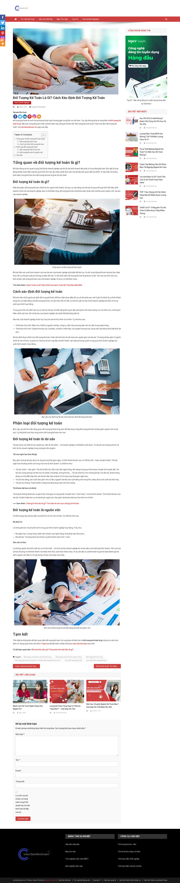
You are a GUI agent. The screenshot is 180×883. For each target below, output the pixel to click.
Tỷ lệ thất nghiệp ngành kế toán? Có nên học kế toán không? (151, 152)
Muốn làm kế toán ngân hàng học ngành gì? (28, 707)
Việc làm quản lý (110, 880)
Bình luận (20, 734)
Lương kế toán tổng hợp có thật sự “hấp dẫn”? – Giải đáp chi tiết (65, 707)
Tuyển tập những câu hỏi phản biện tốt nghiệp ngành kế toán (153, 165)
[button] (42, 135)
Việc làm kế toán (65, 880)
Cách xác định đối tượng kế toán (32, 144)
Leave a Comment (38, 107)
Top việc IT (97, 880)
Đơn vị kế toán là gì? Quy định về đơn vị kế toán (28, 666)
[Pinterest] (29, 116)
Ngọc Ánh (23, 107)
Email (18, 771)
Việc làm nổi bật (46, 19)
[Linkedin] (25, 116)
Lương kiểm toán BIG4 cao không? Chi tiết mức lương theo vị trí (151, 137)
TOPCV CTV (96, 711)
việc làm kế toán (80, 644)
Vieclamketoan (61, 713)
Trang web (20, 781)
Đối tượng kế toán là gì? (28, 142)
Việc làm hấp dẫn (72, 844)
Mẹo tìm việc (62, 19)
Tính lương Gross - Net (127, 844)
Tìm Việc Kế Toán (27, 19)
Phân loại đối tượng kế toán (26, 147)
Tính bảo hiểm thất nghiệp (128, 859)
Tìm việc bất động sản (82, 880)
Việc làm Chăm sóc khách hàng (155, 880)
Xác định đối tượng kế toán (96, 660)
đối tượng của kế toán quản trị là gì (69, 657)
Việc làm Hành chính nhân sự (130, 880)
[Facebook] (15, 116)
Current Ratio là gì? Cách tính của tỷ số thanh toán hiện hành (153, 180)
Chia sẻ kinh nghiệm (90, 19)
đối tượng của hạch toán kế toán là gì (37, 657)
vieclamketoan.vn (29, 127)
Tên (18, 760)
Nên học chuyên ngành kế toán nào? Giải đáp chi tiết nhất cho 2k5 (102, 705)
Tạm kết (19, 155)
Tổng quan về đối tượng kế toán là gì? (30, 139)
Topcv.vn (45, 644)
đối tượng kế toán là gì (94, 657)
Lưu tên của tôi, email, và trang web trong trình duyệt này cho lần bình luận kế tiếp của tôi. (23, 803)
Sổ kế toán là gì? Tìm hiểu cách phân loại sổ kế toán (108, 666)
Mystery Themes (50, 880)
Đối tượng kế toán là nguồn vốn (31, 152)
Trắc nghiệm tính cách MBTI (76, 859)
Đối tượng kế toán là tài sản (30, 150)
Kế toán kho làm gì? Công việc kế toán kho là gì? (53, 650)
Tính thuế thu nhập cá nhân (129, 852)
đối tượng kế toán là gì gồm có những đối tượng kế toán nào (37, 660)
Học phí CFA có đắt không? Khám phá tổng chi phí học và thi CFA (153, 121)
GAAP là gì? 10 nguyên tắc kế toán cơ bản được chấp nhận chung (153, 210)
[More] (39, 116)
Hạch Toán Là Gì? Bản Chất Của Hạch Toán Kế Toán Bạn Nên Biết (54, 285)
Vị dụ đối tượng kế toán (73, 660)
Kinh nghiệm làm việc (74, 866)
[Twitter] (20, 116)
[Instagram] (34, 116)
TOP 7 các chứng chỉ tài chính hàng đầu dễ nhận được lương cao (153, 195)
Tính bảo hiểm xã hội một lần (130, 866)
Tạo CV (75, 19)
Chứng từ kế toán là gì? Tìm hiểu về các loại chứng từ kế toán (52, 503)
